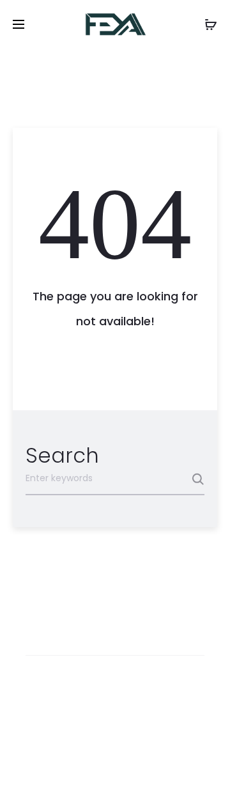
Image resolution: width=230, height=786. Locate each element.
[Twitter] (59, 757)
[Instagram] (115, 757)
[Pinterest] (143, 757)
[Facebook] (87, 757)
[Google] (171, 757)
